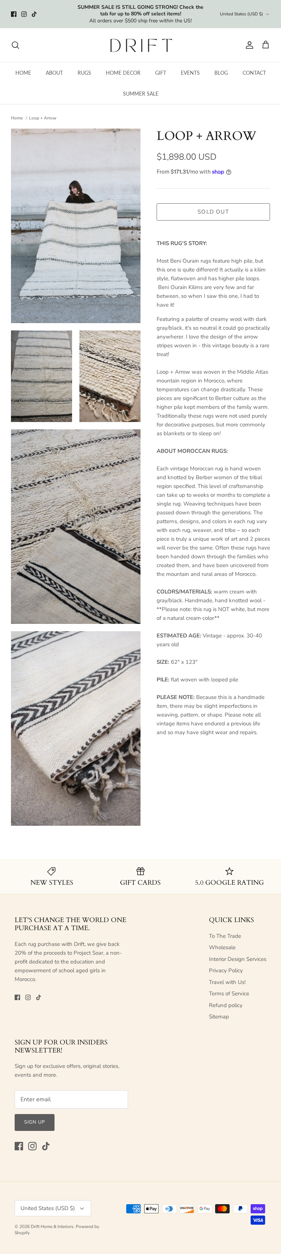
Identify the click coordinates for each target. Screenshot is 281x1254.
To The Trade (225, 936)
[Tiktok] (34, 14)
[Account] (248, 45)
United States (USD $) (241, 14)
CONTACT (254, 73)
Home (17, 118)
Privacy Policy (226, 970)
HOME (23, 73)
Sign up (34, 1122)
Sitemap (219, 1016)
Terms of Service (229, 993)
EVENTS (190, 73)
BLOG (221, 73)
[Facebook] (13, 14)
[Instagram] (24, 14)
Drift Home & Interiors (52, 1226)
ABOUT (54, 73)
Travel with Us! (227, 982)
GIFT (160, 73)
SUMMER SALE (140, 93)
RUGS (84, 73)
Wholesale (222, 947)
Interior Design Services (237, 959)
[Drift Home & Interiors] (140, 45)
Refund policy (226, 1005)
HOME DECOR (123, 73)
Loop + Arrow (42, 118)
